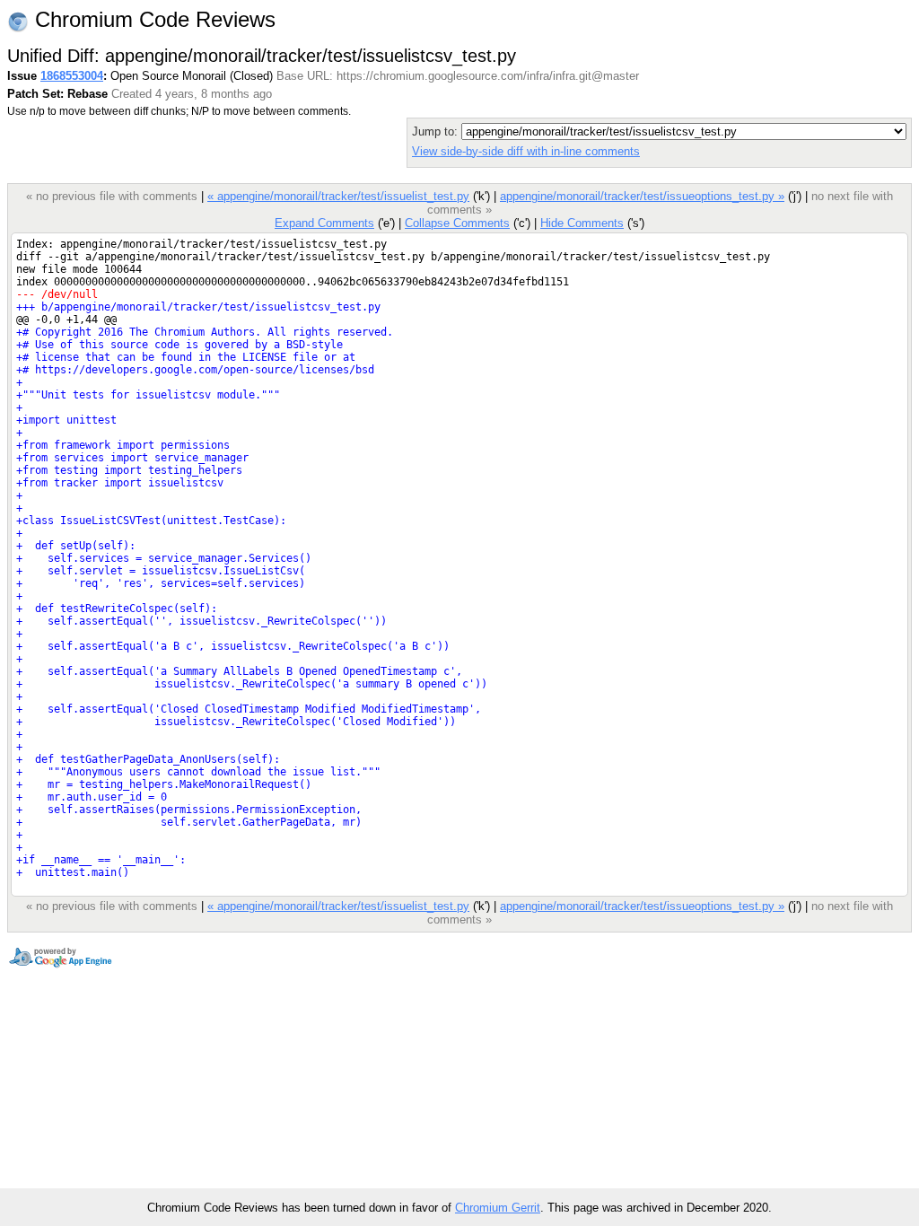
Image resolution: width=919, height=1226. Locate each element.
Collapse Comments (457, 223)
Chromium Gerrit (497, 1207)
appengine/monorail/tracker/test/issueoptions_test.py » (642, 196)
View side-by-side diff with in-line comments (526, 151)
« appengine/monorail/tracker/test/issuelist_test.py (338, 196)
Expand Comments (324, 223)
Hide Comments (582, 223)
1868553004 (71, 76)
